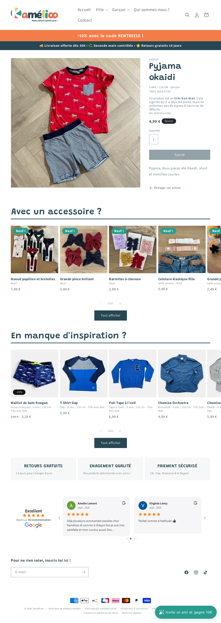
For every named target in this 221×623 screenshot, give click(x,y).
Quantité (154, 130)
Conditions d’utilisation (134, 608)
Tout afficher (110, 315)
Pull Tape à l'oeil (122, 403)
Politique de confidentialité (100, 608)
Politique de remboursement (65, 608)
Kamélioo (38, 608)
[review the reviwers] (129, 504)
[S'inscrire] (83, 572)
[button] (101, 9)
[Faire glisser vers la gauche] (101, 303)
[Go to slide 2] (128, 538)
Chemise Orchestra (173, 403)
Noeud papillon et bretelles (33, 279)
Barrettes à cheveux (125, 279)
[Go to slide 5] (138, 538)
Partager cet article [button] (167, 188)
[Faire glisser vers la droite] (120, 303)
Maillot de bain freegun (29, 403)
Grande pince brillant (77, 279)
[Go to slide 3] (132, 538)
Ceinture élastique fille (176, 279)
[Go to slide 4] (135, 538)
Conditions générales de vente (101, 612)
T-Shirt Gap (69, 403)
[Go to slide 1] (125, 538)
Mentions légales (131, 612)
